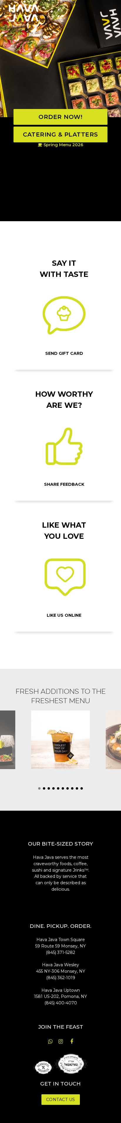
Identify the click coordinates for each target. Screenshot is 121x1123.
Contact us (60, 1099)
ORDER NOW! (60, 116)
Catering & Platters (60, 134)
